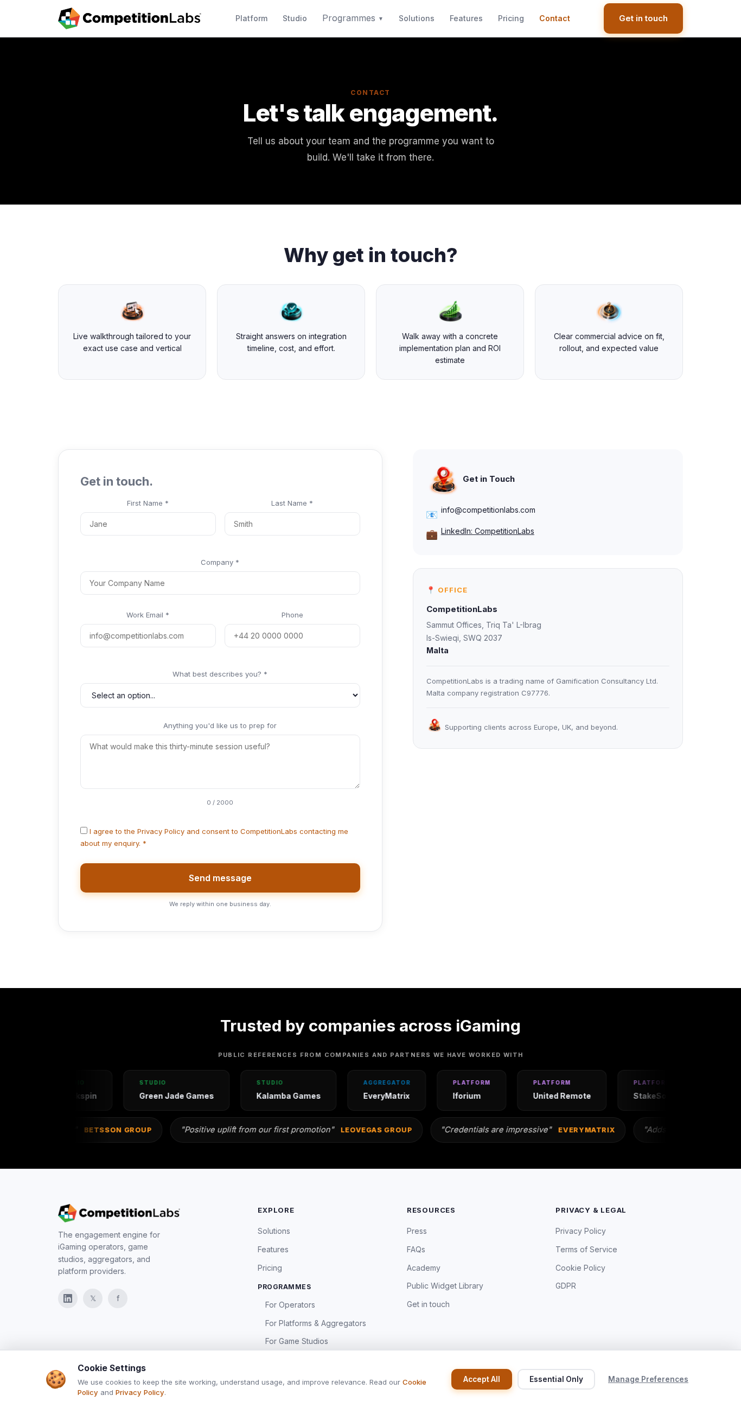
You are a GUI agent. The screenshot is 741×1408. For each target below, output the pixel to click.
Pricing (511, 18)
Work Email (147, 614)
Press (417, 1230)
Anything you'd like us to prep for (220, 725)
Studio (295, 18)
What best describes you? (220, 674)
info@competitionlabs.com (488, 509)
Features (466, 18)
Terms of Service (586, 1249)
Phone (292, 614)
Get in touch (643, 18)
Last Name (292, 503)
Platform (251, 18)
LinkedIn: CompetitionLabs (487, 531)
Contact (554, 18)
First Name (148, 503)
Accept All (481, 1379)
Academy (423, 1267)
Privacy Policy (160, 831)
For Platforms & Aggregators (315, 1323)
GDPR (565, 1285)
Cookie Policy (580, 1267)
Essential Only (556, 1379)
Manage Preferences (648, 1379)
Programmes (353, 17)
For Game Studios (296, 1341)
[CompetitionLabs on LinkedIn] (68, 1298)
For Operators (290, 1304)
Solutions (417, 18)
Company (220, 562)
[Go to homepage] (129, 18)
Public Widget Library (445, 1285)
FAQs (416, 1249)
